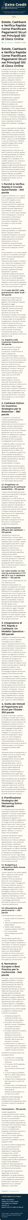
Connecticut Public (13, 1196)
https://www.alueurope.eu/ (11, 147)
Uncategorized (14, 1191)
